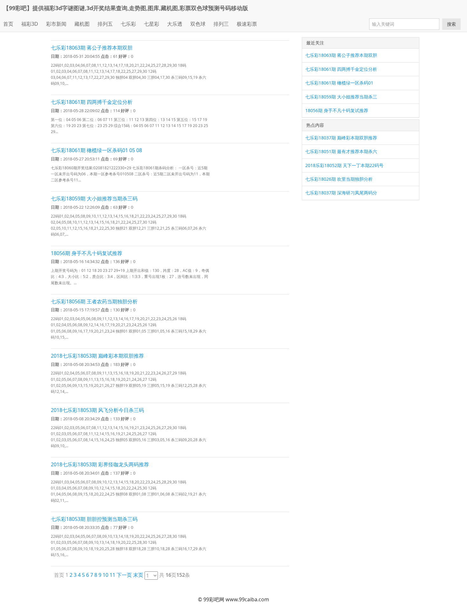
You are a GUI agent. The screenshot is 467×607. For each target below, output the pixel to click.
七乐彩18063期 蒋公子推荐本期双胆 (91, 47)
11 (112, 574)
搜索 (451, 24)
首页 (8, 23)
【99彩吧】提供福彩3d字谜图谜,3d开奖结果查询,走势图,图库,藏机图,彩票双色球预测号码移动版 (125, 8)
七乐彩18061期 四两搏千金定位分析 (91, 101)
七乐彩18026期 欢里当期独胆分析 (339, 179)
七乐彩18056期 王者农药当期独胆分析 (94, 301)
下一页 (124, 574)
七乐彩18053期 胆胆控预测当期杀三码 (94, 519)
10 (105, 574)
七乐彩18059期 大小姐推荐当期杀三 (341, 97)
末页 (138, 574)
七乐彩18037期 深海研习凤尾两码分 (341, 193)
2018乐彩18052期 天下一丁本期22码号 (344, 165)
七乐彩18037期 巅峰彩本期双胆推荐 (341, 138)
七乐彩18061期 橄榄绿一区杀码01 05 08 (96, 150)
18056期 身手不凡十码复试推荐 (86, 253)
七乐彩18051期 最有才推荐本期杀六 (341, 151)
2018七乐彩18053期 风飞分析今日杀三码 (97, 410)
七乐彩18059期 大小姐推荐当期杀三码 (94, 198)
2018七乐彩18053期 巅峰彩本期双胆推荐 (97, 355)
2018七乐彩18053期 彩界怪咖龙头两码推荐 (100, 464)
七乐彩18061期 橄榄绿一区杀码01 (339, 83)
